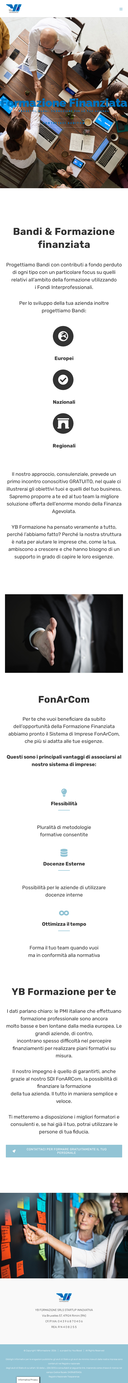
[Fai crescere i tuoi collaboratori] (64, 1235)
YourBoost (77, 1350)
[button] (2, 1235)
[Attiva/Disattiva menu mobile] (121, 9)
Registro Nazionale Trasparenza (64, 1376)
